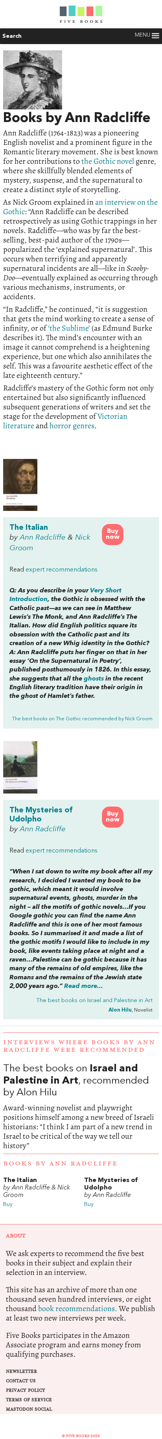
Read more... (83, 986)
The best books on (94, 1001)
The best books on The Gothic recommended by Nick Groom (82, 718)
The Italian (28, 528)
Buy (8, 1205)
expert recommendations (62, 570)
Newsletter (21, 1371)
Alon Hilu (120, 1010)
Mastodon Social (29, 1409)
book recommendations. (77, 1308)
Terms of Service (29, 1400)
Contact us (21, 1381)
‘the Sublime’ (69, 328)
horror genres (72, 425)
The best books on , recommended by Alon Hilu (81, 1106)
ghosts (94, 679)
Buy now (113, 534)
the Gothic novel (107, 161)
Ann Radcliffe (43, 538)
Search (12, 36)
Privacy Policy (25, 1390)
